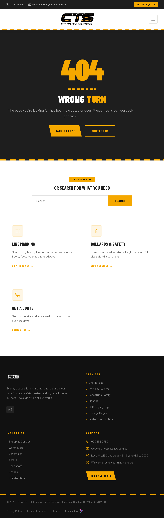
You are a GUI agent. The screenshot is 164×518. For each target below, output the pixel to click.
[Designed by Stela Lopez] (81, 511)
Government (16, 453)
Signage (93, 400)
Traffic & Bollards (99, 388)
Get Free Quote (145, 4)
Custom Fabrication (100, 419)
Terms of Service (36, 511)
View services (21, 265)
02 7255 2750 (18, 4)
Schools (14, 471)
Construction (17, 478)
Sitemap (55, 511)
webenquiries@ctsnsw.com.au (49, 4)
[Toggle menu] (153, 19)
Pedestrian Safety (99, 394)
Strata (13, 459)
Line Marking (95, 382)
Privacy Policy (14, 511)
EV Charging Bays (99, 407)
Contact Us (100, 131)
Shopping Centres (20, 441)
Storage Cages (97, 413)
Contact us (19, 329)
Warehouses (16, 447)
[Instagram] (10, 409)
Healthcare (15, 465)
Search (120, 201)
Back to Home (65, 131)
